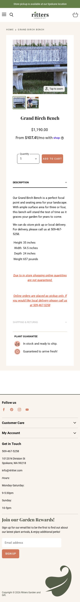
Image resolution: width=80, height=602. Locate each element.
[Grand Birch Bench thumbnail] (19, 102)
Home (10, 30)
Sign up (10, 553)
